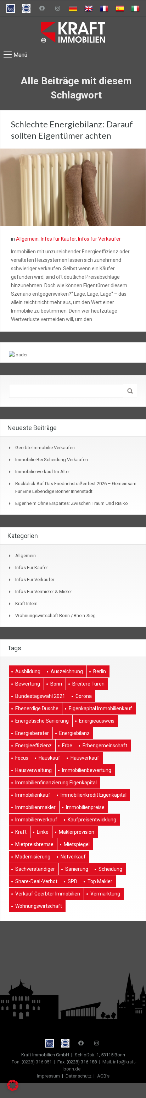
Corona (83, 696)
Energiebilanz (74, 733)
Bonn (56, 684)
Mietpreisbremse (34, 844)
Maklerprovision (76, 832)
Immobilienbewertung (86, 770)
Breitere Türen (88, 684)
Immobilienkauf (32, 795)
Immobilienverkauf (36, 819)
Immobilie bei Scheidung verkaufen (51, 459)
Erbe (67, 745)
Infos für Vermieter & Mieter (43, 591)
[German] (73, 8)
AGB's (103, 1076)
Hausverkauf (85, 758)
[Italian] (135, 8)
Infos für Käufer (58, 239)
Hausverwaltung (33, 770)
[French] (104, 8)
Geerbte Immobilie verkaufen (45, 447)
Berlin (99, 671)
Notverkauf (73, 856)
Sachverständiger (35, 869)
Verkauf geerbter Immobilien (47, 894)
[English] (88, 8)
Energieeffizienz (33, 745)
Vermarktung (105, 894)
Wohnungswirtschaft (38, 906)
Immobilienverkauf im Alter (42, 471)
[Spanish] (120, 8)
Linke (43, 832)
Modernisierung (32, 856)
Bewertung (27, 684)
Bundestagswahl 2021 (40, 696)
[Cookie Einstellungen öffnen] (12, 1089)
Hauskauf (49, 758)
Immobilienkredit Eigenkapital (94, 795)
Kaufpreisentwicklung (92, 819)
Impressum (48, 1076)
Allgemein (27, 239)
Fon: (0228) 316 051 (32, 1061)
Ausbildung (27, 671)
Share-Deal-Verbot (36, 881)
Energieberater (32, 733)
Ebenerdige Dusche (36, 708)
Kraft (21, 832)
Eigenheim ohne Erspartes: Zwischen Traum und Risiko (71, 503)
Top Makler (100, 881)
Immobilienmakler (35, 807)
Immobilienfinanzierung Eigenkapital (56, 782)
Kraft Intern (26, 603)
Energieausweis (96, 721)
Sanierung (76, 869)
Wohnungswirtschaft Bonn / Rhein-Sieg (55, 615)
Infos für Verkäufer (99, 239)
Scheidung (110, 869)
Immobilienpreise (85, 807)
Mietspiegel (77, 844)
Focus (21, 758)
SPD (72, 881)
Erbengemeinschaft (105, 745)
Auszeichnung (67, 671)
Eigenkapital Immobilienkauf (100, 708)
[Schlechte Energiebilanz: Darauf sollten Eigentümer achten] (73, 187)
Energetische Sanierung (42, 721)
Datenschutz (78, 1076)
